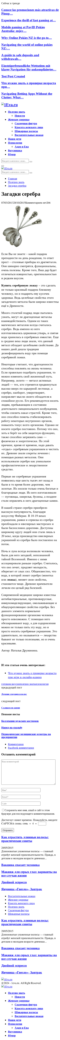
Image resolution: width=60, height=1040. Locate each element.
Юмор (12, 154)
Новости (20, 115)
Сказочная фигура (26, 123)
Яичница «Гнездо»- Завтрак (21, 889)
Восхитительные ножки (29, 135)
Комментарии (16, 744)
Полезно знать (16, 112)
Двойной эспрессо (14, 882)
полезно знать (27, 684)
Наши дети (14, 139)
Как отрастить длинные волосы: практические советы (25, 839)
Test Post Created (13, 76)
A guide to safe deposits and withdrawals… (20, 57)
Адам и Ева (22, 146)
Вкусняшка (15, 150)
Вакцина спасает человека (20, 865)
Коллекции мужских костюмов (20, 721)
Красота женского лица (29, 127)
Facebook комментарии (21, 747)
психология (41, 684)
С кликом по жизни (10, 707)
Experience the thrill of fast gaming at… (28, 20)
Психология (15, 143)
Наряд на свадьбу (11, 727)
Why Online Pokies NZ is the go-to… (26, 38)
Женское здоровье (19, 119)
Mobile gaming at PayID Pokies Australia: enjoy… (23, 29)
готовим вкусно (10, 684)
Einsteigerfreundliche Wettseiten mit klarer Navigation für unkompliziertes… (28, 67)
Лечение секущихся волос (14, 694)
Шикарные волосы (26, 131)
